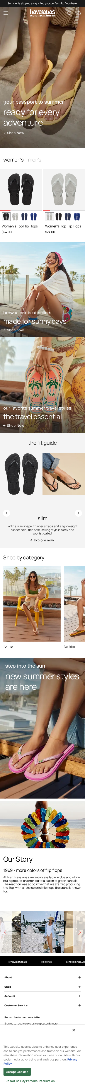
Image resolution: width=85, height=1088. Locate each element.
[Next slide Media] (36, 207)
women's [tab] (13, 160)
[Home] (42, 13)
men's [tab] (34, 160)
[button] (79, 13)
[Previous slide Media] (5, 207)
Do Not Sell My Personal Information (30, 1081)
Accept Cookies (17, 1072)
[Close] (73, 1030)
